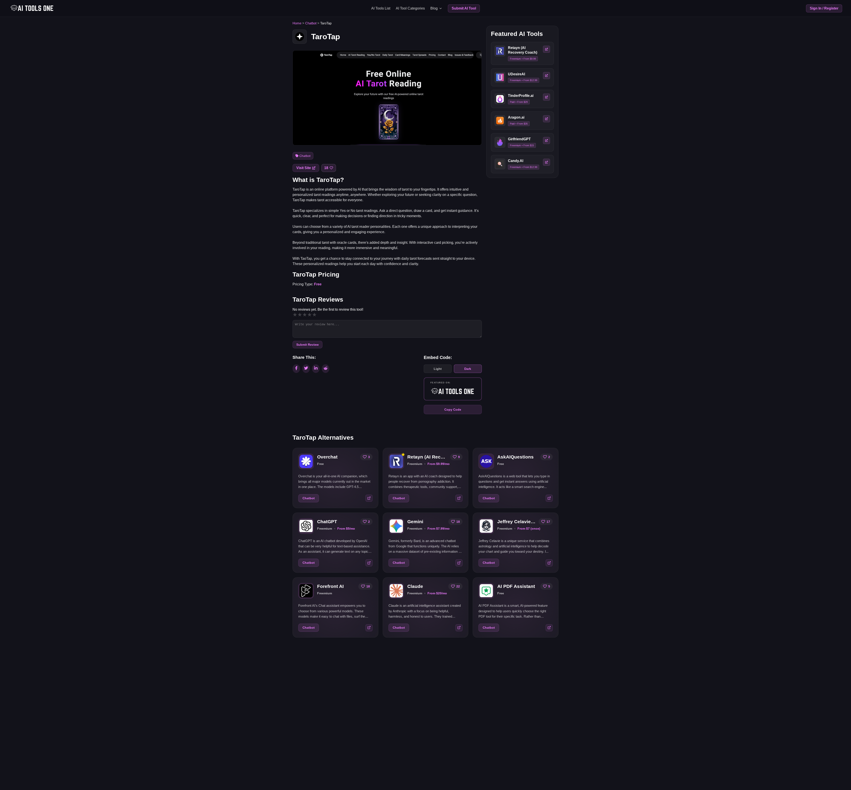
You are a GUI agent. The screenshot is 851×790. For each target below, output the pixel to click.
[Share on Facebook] (296, 368)
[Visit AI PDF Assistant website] (549, 627)
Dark (467, 369)
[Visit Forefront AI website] (369, 627)
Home (297, 23)
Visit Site (303, 168)
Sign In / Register (824, 8)
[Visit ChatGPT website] (369, 562)
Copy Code (452, 409)
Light (438, 369)
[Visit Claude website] (459, 627)
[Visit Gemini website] (459, 562)
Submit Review (307, 344)
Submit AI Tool (464, 8)
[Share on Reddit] (325, 368)
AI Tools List (380, 8)
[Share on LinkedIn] (316, 368)
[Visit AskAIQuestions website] (549, 498)
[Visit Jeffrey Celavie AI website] (549, 562)
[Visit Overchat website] (369, 498)
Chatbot (310, 23)
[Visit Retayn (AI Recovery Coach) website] (459, 498)
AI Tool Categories (410, 8)
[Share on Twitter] (306, 368)
